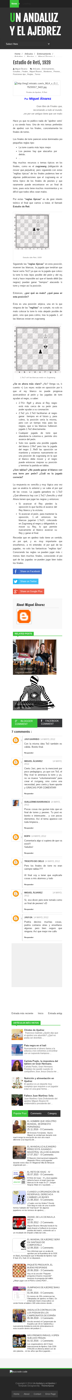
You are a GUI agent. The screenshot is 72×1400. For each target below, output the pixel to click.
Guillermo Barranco (37, 802)
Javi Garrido (31, 739)
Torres (37, 74)
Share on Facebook (30, 571)
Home (16, 1394)
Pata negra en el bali (35, 1045)
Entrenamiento (48, 69)
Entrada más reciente (22, 1013)
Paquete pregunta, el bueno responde (40, 1266)
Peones (56, 71)
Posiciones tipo (19, 74)
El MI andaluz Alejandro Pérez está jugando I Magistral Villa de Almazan (43, 1149)
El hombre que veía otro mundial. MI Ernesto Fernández (41, 1124)
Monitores (48, 71)
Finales (25, 71)
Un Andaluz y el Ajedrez (35, 24)
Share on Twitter (28, 581)
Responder (29, 753)
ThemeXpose (47, 1386)
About (26, 1394)
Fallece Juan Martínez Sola (38, 1095)
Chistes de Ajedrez (34, 1030)
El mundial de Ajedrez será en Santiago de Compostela (43, 1242)
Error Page (50, 1394)
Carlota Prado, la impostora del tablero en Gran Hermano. (41, 1062)
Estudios (16, 71)
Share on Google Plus (31, 591)
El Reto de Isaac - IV (38, 1172)
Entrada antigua (56, 1013)
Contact (37, 1394)
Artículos (36, 69)
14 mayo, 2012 (47, 739)
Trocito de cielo (34, 861)
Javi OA (28, 917)
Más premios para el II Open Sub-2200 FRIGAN (43, 1336)
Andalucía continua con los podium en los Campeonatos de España (41, 1313)
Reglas (30, 74)
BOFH (27, 836)
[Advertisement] (42, 1003)
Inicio (40, 1013)
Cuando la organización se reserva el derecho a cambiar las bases (43, 1194)
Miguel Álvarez (36, 71)
